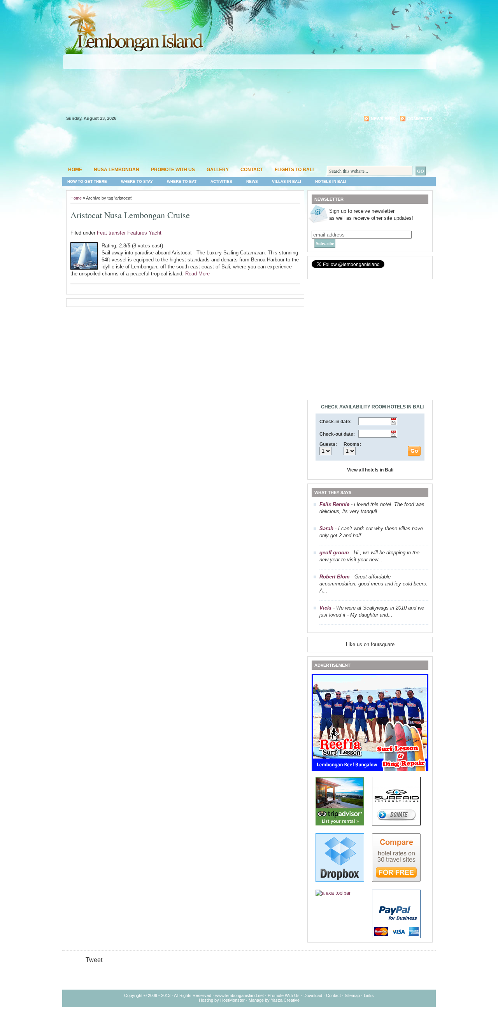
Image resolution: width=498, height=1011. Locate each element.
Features (137, 233)
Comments (419, 118)
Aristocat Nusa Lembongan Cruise (130, 215)
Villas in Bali (286, 181)
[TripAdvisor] (340, 824)
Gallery (218, 169)
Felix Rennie (334, 504)
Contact (251, 169)
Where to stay (137, 181)
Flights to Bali (294, 169)
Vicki (325, 608)
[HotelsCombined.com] (396, 880)
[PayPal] (396, 936)
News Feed (383, 118)
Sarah (326, 528)
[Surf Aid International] (396, 824)
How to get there (87, 181)
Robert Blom (334, 577)
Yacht (155, 233)
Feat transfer (111, 233)
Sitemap (352, 995)
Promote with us (173, 169)
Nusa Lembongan (116, 169)
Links (369, 995)
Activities (221, 181)
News (252, 181)
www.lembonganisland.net (239, 995)
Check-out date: (337, 434)
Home (75, 169)
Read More (197, 274)
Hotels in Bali (330, 181)
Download (312, 995)
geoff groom (334, 552)
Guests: (328, 444)
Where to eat (181, 181)
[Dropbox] (340, 880)
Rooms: (352, 444)
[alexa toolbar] (333, 893)
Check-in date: (335, 421)
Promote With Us (284, 995)
